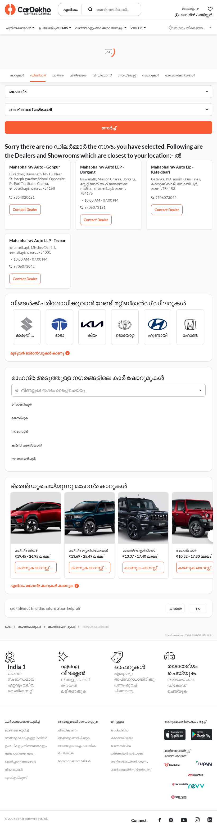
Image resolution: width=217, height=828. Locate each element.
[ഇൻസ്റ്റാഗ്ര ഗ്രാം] (197, 820)
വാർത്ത (58, 75)
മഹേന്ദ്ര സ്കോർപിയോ (139, 550)
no (198, 608)
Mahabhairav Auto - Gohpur (34, 167)
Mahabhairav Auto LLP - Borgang (102, 169)
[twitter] (171, 820)
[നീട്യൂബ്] (184, 820)
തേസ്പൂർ (19, 418)
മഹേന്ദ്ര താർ (186, 550)
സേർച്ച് (108, 127)
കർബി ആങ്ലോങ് (26, 445)
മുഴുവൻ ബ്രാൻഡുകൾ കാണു (37, 353)
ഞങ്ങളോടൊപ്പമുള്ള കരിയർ (26, 738)
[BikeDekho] (172, 765)
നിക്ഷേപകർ (13, 770)
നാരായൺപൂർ (23, 459)
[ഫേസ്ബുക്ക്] (160, 820)
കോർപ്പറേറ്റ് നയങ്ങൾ (20, 762)
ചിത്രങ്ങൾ (78, 75)
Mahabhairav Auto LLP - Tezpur (37, 240)
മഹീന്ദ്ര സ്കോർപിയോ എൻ (88, 550)
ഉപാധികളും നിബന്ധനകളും (26, 746)
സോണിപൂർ (21, 404)
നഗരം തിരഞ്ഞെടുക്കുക (190, 28)
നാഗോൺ (19, 431)
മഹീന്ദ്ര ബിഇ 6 (26, 550)
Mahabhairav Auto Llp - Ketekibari (172, 169)
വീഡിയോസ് (102, 75)
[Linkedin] (209, 820)
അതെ (176, 608)
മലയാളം (188, 9)
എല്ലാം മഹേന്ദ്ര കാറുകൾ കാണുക (41, 585)
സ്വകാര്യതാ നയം (19, 754)
